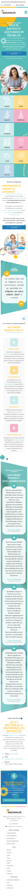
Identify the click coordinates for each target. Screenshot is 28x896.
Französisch (21, 120)
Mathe (21, 147)
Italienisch (7, 134)
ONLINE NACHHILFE (14, 407)
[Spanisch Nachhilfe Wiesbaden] (7, 142)
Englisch (7, 120)
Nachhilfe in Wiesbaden (14, 735)
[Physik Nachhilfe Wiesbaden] (21, 155)
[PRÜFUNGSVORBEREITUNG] (14, 428)
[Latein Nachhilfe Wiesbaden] (7, 155)
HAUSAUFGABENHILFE (14, 377)
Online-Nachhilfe (9, 212)
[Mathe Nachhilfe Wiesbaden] (21, 142)
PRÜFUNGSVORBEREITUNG (14, 435)
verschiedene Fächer (19, 198)
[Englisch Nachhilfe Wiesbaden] (7, 114)
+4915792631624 (14, 754)
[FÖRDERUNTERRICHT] (14, 342)
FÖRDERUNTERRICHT (14, 349)
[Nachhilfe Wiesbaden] (8, 12)
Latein (7, 161)
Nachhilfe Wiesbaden (14, 830)
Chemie (21, 106)
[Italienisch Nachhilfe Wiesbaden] (7, 128)
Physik (21, 161)
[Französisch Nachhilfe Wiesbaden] (21, 114)
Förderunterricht (7, 210)
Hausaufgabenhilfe (16, 210)
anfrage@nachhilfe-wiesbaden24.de (14, 759)
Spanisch (7, 147)
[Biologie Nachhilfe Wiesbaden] (7, 101)
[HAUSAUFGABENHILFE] (14, 370)
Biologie (7, 106)
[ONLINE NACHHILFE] (14, 400)
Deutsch (7, 175)
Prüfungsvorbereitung (13, 214)
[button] (26, 12)
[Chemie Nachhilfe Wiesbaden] (21, 101)
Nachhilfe (10, 23)
